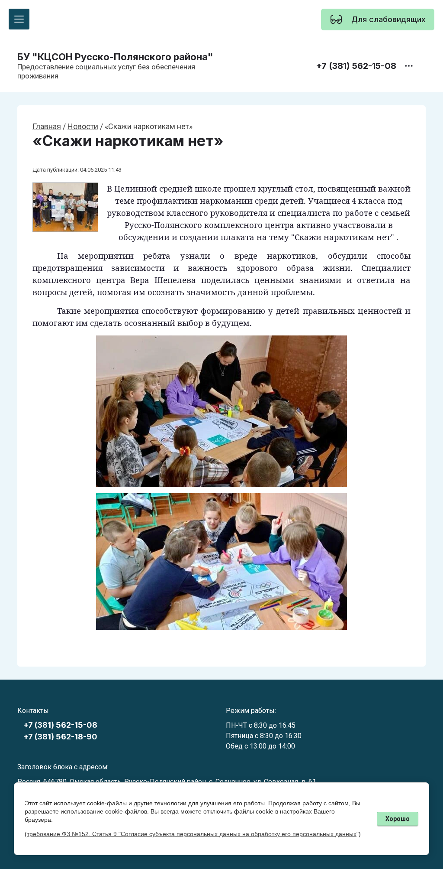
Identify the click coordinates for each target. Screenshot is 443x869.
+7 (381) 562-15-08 (356, 66)
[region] (377, 19)
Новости (82, 126)
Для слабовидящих (388, 19)
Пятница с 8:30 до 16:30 (264, 736)
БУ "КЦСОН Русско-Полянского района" (115, 56)
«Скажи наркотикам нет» (127, 141)
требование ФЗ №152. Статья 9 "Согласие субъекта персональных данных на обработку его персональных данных (191, 833)
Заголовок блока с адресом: (63, 767)
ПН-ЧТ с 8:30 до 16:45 (260, 725)
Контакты (33, 710)
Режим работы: (251, 710)
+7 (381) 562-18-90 (60, 736)
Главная (46, 126)
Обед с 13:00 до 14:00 (260, 746)
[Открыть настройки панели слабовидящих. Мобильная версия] (336, 19)
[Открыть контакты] (408, 66)
